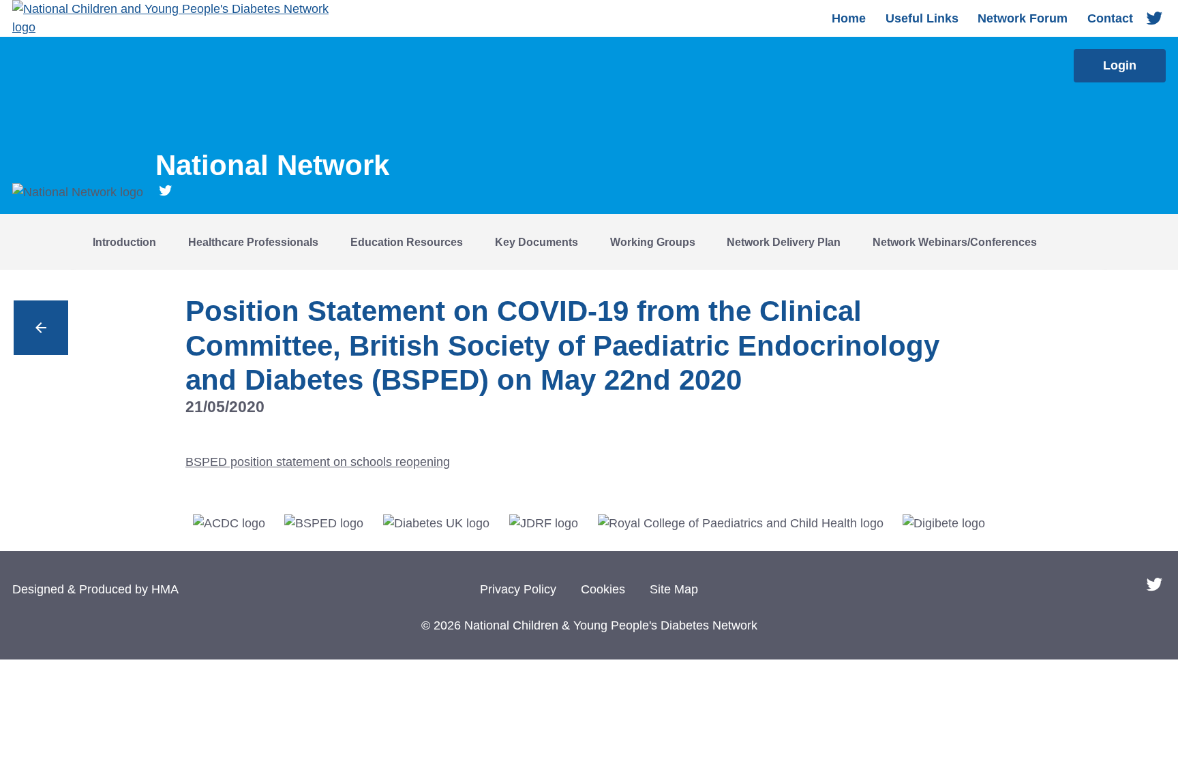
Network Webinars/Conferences (955, 242)
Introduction (124, 242)
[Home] (182, 18)
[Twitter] (1154, 18)
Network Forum (1023, 18)
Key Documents (536, 242)
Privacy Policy (518, 589)
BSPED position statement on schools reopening (317, 462)
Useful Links (922, 18)
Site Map (674, 589)
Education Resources (406, 242)
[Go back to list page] (41, 327)
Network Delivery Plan (784, 242)
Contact (1110, 18)
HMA (165, 589)
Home (849, 18)
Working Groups (652, 242)
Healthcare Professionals (253, 242)
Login (1119, 65)
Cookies (603, 589)
